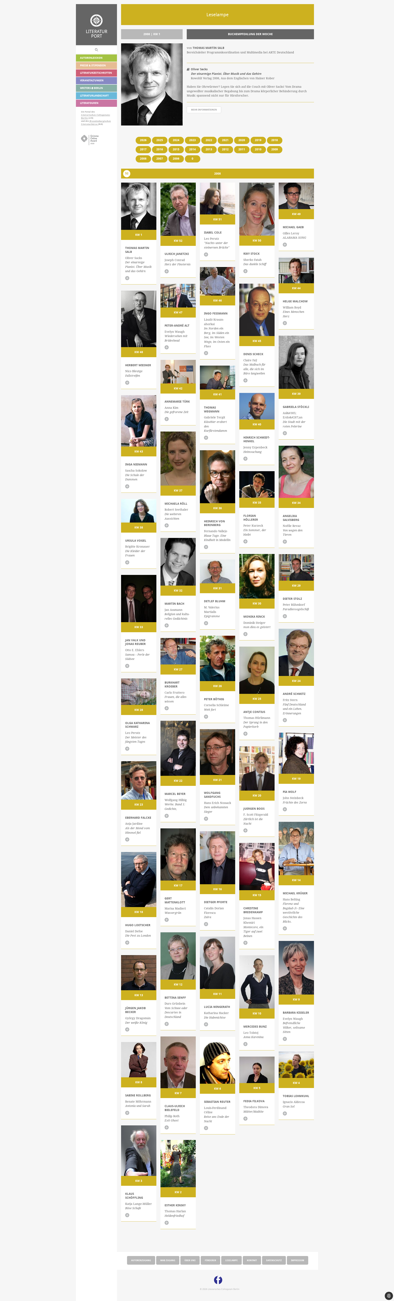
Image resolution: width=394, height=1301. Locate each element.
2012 (225, 149)
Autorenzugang (141, 1260)
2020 (241, 140)
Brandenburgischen (100, 121)
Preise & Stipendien (93, 65)
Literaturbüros (89, 124)
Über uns (190, 1260)
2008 (143, 159)
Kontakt (252, 1260)
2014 (192, 149)
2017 (143, 149)
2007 (159, 159)
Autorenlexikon (91, 58)
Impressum (297, 1260)
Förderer (210, 1260)
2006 (176, 159)
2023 (192, 140)
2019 (258, 140)
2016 (159, 149)
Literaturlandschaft (94, 95)
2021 (225, 140)
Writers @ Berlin (91, 88)
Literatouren (89, 103)
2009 (274, 149)
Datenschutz (274, 1260)
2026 (143, 140)
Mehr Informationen (204, 109)
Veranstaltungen (91, 80)
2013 (209, 149)
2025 (159, 140)
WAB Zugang (167, 1260)
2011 (241, 149)
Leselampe (231, 1260)
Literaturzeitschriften (96, 73)
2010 (258, 149)
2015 (176, 149)
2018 (274, 140)
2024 (176, 140)
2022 (209, 140)
